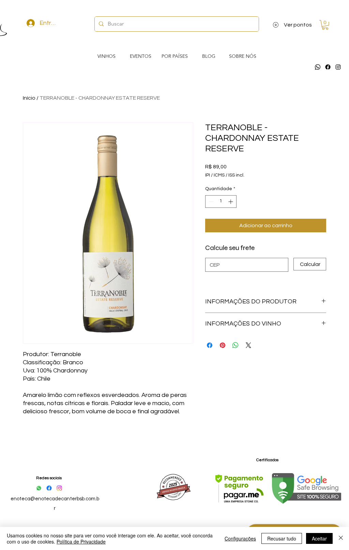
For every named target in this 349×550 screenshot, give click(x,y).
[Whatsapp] (317, 67)
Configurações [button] (240, 538)
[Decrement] (210, 201)
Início (29, 98)
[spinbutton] (221, 201)
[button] (325, 25)
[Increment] (231, 201)
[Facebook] (327, 67)
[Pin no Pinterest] (222, 345)
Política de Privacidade (81, 541)
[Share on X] (248, 345)
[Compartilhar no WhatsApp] (235, 345)
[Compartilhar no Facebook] (210, 345)
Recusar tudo (281, 538)
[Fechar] (341, 538)
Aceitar (319, 538)
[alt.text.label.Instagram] (338, 67)
